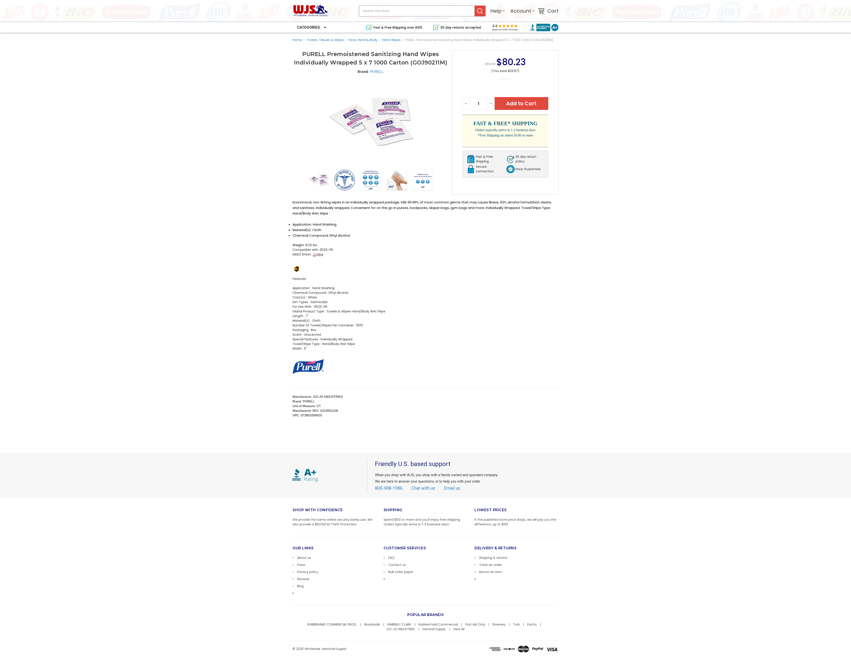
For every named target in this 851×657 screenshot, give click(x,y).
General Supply (434, 629)
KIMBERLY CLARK (399, 624)
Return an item (490, 572)
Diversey (499, 624)
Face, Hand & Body (363, 40)
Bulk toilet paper (400, 572)
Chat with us (423, 488)
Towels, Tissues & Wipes (325, 40)
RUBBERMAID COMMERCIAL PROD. (332, 624)
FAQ (391, 558)
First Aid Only (475, 624)
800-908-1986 (388, 488)
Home (297, 40)
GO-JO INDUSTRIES (400, 629)
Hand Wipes (391, 40)
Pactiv (532, 624)
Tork (516, 624)
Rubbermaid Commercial (438, 624)
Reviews (303, 579)
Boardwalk (372, 624)
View (319, 254)
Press (301, 565)
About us (304, 558)
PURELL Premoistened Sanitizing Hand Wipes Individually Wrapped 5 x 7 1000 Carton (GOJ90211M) (479, 40)
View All (459, 629)
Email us (452, 488)
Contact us (397, 565)
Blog (300, 586)
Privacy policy (307, 572)
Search (480, 11)
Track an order (490, 565)
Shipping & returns (493, 558)
